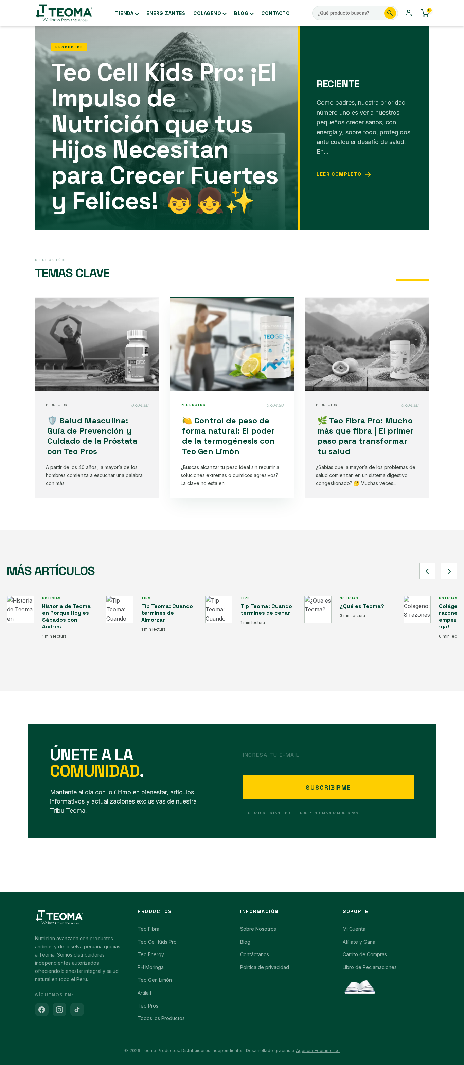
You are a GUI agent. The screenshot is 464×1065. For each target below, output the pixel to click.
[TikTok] (77, 1009)
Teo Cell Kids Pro (157, 942)
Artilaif (144, 993)
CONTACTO (275, 13)
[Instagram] (59, 1009)
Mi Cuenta (354, 929)
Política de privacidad (264, 967)
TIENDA (124, 13)
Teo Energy (151, 954)
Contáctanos (254, 954)
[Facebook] (42, 1009)
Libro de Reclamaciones (370, 967)
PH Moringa (151, 967)
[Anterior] (427, 571)
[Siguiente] (449, 571)
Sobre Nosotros (258, 929)
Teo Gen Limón (155, 980)
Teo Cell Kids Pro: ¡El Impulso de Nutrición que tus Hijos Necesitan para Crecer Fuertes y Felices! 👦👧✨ (164, 136)
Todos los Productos (161, 1018)
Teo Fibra (148, 929)
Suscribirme (328, 787)
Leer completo (339, 174)
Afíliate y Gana (359, 942)
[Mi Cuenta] (409, 13)
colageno (207, 13)
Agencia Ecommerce (318, 1050)
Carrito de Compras (365, 954)
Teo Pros (148, 1006)
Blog (241, 13)
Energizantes (165, 13)
